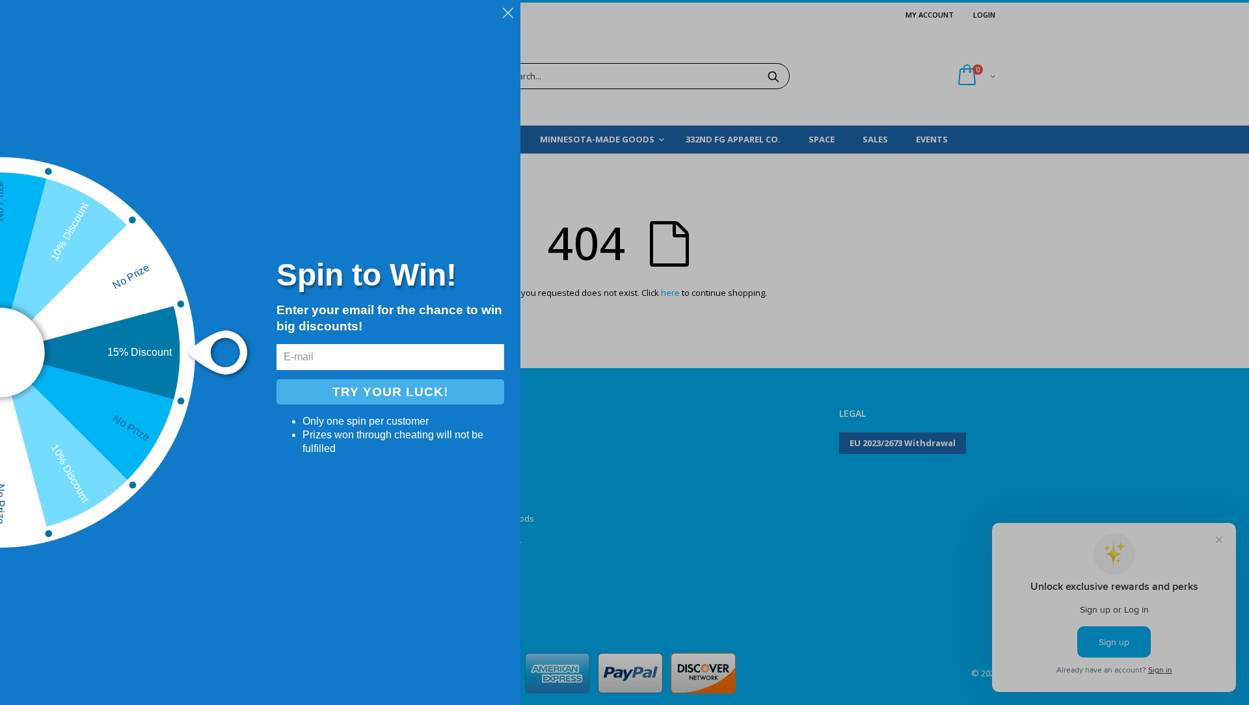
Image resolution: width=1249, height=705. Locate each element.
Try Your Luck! (390, 392)
